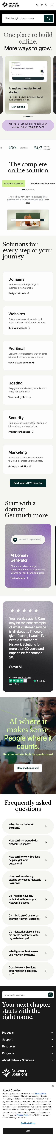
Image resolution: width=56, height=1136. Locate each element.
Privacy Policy (22, 1115)
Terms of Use (40, 1093)
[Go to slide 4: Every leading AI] (31, 116)
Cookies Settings (28, 1123)
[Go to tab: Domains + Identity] (23, 189)
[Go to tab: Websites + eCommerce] (26, 189)
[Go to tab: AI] (33, 189)
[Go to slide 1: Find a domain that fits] (23, 116)
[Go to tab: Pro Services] (31, 189)
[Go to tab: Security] (30, 189)
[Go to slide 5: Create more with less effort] (32, 116)
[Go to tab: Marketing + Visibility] (28, 189)
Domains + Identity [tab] (13, 183)
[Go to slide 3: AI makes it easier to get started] (28, 116)
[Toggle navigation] (51, 5)
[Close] (53, 1086)
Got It (28, 1131)
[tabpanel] (28, 210)
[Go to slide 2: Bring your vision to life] (25, 116)
